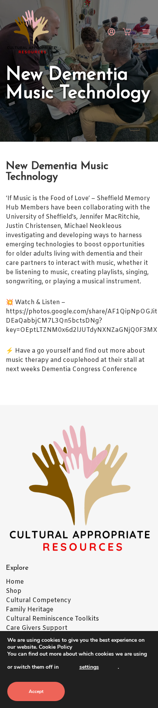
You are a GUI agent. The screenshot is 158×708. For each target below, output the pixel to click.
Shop (13, 591)
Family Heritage (29, 610)
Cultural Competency (38, 600)
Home (15, 582)
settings (89, 667)
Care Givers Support (36, 628)
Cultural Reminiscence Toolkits (52, 619)
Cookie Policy (55, 647)
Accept (36, 691)
